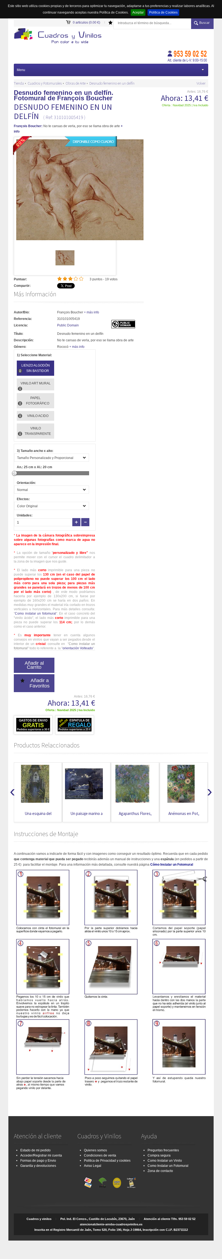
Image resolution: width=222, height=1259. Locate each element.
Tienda (19, 83)
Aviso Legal (92, 1166)
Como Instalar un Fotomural (168, 1166)
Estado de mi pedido (35, 1150)
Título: (18, 334)
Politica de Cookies (163, 12)
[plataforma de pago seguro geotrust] (131, 1181)
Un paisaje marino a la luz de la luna (86, 816)
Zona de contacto (160, 1171)
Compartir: (22, 286)
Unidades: (24, 515)
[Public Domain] (123, 327)
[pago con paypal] (117, 1181)
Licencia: (21, 325)
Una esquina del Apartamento (38, 816)
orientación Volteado (78, 648)
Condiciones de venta (100, 1155)
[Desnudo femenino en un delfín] (65, 266)
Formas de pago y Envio (38, 1160)
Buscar (204, 23)
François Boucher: (28, 126)
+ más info (91, 312)
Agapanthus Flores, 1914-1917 (135, 816)
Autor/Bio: (22, 312)
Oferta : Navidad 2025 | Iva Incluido (185, 105)
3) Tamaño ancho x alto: (35, 451)
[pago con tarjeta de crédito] (88, 1181)
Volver (201, 83)
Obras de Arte (76, 83)
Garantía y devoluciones (38, 1166)
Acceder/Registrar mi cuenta (41, 1155)
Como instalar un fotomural (35, 613)
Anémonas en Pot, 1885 (183, 816)
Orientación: (26, 483)
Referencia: (23, 319)
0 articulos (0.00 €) (86, 22)
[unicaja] (102, 1181)
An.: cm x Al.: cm (34, 467)
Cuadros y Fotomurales (45, 83)
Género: (20, 347)
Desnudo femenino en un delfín (112, 83)
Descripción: (24, 340)
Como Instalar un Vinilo (165, 1160)
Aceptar (138, 12)
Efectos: (23, 499)
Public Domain (68, 325)
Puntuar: (20, 279)
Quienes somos (95, 1150)
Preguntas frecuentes (163, 1150)
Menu (21, 70)
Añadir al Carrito (34, 665)
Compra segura (159, 1155)
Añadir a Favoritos (40, 683)
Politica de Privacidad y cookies (107, 1160)
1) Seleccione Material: (34, 355)
